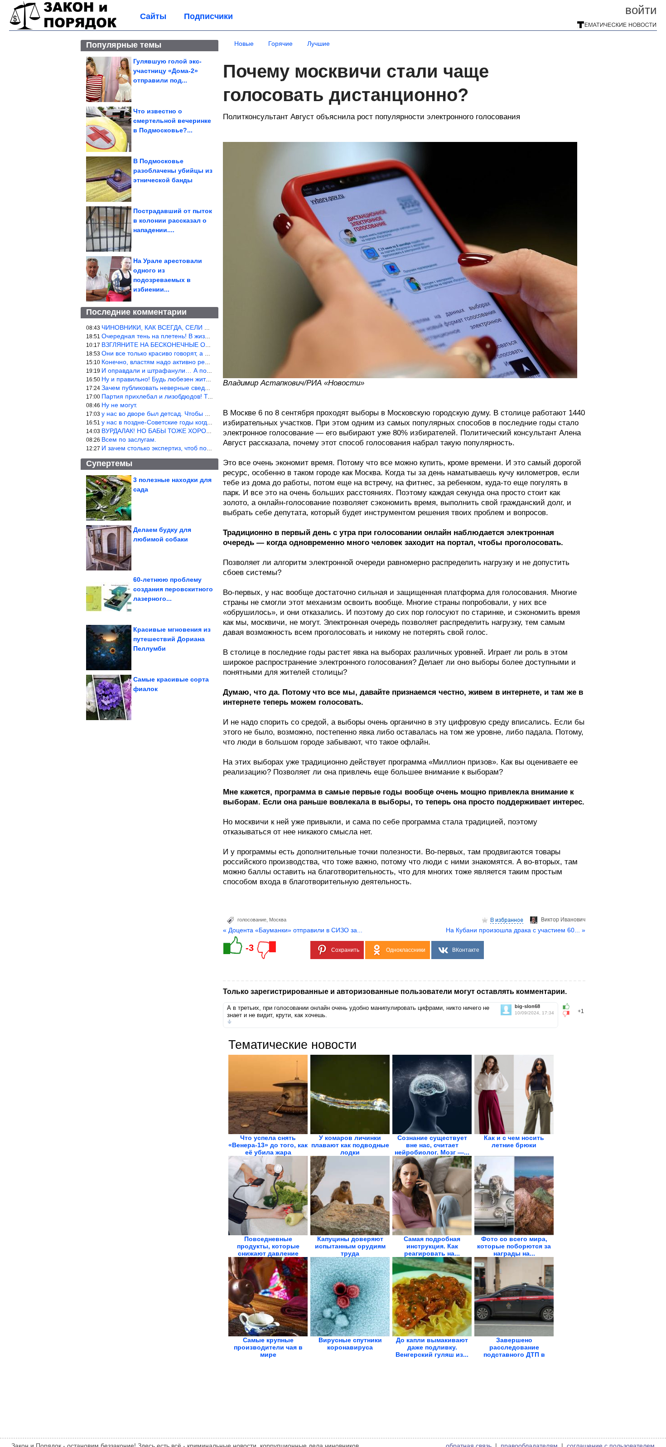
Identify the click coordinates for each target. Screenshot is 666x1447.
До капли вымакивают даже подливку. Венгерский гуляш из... (432, 1347)
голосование (251, 919)
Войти (641, 10)
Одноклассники (405, 950)
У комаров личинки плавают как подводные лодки (350, 1145)
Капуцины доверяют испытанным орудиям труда (350, 1246)
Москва (277, 919)
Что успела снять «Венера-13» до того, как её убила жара (268, 1145)
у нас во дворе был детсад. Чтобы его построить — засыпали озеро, (203, 413)
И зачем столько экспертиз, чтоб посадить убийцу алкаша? (189, 448)
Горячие (280, 43)
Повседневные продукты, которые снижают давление (268, 1246)
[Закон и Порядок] (63, 28)
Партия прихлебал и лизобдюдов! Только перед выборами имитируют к (208, 396)
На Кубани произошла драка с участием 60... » (515, 930)
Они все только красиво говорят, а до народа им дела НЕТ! (189, 353)
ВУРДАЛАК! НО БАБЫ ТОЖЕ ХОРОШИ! (159, 430)
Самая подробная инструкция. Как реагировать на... (432, 1246)
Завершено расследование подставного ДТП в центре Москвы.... (514, 1350)
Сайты (153, 16)
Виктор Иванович (563, 919)
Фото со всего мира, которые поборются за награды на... (514, 1246)
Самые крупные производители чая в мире (268, 1347)
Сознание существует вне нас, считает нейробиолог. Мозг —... (432, 1145)
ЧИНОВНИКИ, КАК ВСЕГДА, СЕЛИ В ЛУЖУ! (165, 327)
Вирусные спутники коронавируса (350, 1343)
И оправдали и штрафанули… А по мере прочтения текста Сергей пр (205, 370)
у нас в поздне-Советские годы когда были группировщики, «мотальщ (205, 422)
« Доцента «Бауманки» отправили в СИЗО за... (292, 930)
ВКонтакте (465, 950)
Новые (244, 43)
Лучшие (318, 43)
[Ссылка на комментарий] (229, 1021)
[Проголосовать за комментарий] (569, 1014)
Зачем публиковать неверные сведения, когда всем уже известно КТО (205, 387)
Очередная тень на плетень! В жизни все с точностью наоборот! (197, 336)
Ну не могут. (119, 405)
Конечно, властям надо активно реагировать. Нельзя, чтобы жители (202, 361)
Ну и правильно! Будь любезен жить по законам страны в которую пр (204, 379)
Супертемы (109, 463)
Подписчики (208, 16)
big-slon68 (527, 1006)
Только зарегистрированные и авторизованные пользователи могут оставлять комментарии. (395, 991)
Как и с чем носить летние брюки (514, 1141)
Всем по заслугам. (128, 439)
